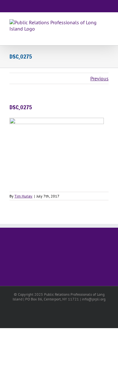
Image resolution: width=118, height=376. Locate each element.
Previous (99, 78)
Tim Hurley (23, 196)
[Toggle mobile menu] (106, 35)
